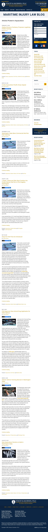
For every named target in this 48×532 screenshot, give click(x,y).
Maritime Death (13, 228)
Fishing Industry (13, 435)
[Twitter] (39, 46)
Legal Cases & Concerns (39, 73)
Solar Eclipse (4, 494)
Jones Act (36, 122)
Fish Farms (16, 76)
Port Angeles (20, 228)
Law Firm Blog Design (40, 527)
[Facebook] (36, 46)
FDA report (11, 351)
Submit (40, 42)
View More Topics (38, 75)
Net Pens (3, 126)
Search (45, 84)
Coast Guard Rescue (39, 64)
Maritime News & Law (22, 304)
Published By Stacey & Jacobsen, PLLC (40, 4)
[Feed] (44, 46)
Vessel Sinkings (38, 57)
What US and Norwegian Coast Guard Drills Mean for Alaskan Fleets (40, 157)
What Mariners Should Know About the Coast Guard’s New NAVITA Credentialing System (39, 150)
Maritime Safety (38, 59)
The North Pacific (38, 124)
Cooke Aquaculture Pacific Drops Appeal (14, 85)
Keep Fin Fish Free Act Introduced (12, 236)
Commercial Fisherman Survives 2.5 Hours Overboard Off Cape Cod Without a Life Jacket (39, 142)
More (45, 9)
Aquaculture (11, 76)
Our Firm (12, 9)
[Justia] (41, 46)
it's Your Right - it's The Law (40, 131)
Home (2, 9)
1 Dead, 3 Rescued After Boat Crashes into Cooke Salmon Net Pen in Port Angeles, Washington (15, 182)
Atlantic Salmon (13, 124)
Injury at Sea (38, 61)
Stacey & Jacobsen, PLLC (14, 527)
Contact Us (29, 9)
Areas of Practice (20, 9)
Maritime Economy (21, 76)
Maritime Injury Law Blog (14, 4)
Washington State (21, 435)
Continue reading (6, 73)
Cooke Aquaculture (20, 124)
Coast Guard (37, 62)
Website (7, 9)
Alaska (7, 76)
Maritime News (19, 372)
